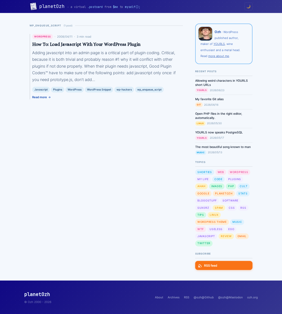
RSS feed (210, 265)
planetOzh (53, 6)
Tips (200, 214)
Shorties (204, 172)
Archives (174, 297)
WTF (200, 229)
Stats (243, 193)
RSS (243, 207)
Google (203, 193)
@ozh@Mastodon (230, 297)
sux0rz (203, 207)
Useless (216, 229)
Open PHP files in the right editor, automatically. (218, 116)
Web (221, 172)
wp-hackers (124, 89)
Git (199, 104)
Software (230, 200)
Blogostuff (207, 200)
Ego (231, 229)
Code (218, 179)
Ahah (201, 186)
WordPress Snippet (99, 89)
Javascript (41, 89)
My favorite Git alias (209, 99)
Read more (39, 97)
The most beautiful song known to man (223, 147)
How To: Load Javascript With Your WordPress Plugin (86, 44)
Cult (243, 186)
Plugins (57, 89)
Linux (200, 123)
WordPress (42, 36)
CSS (232, 207)
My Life (203, 179)
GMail (242, 236)
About (159, 297)
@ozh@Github (204, 297)
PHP (231, 186)
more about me (218, 56)
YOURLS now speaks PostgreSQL (219, 132)
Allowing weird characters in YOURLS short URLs (221, 83)
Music (201, 152)
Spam (219, 207)
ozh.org (252, 297)
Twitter (203, 243)
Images (216, 186)
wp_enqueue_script (149, 89)
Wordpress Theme (212, 221)
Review (226, 236)
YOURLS (219, 44)
